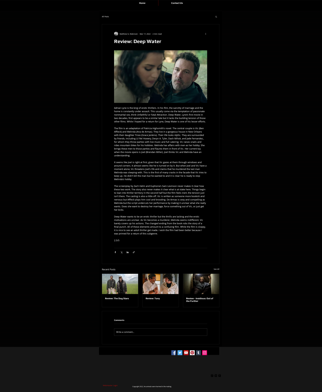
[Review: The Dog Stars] (120, 284)
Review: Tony (153, 298)
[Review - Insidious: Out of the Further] (201, 284)
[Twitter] (179, 352)
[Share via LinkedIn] (127, 252)
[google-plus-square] (212, 375)
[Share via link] (134, 252)
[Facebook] (173, 352)
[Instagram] (204, 352)
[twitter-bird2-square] (216, 375)
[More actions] (205, 33)
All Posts (105, 16)
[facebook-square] (219, 375)
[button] (216, 17)
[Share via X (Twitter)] (121, 252)
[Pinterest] (192, 352)
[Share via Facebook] (115, 252)
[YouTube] (186, 352)
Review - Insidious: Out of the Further (199, 299)
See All (216, 269)
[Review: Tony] (161, 284)
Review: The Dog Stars (117, 298)
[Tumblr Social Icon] (198, 352)
